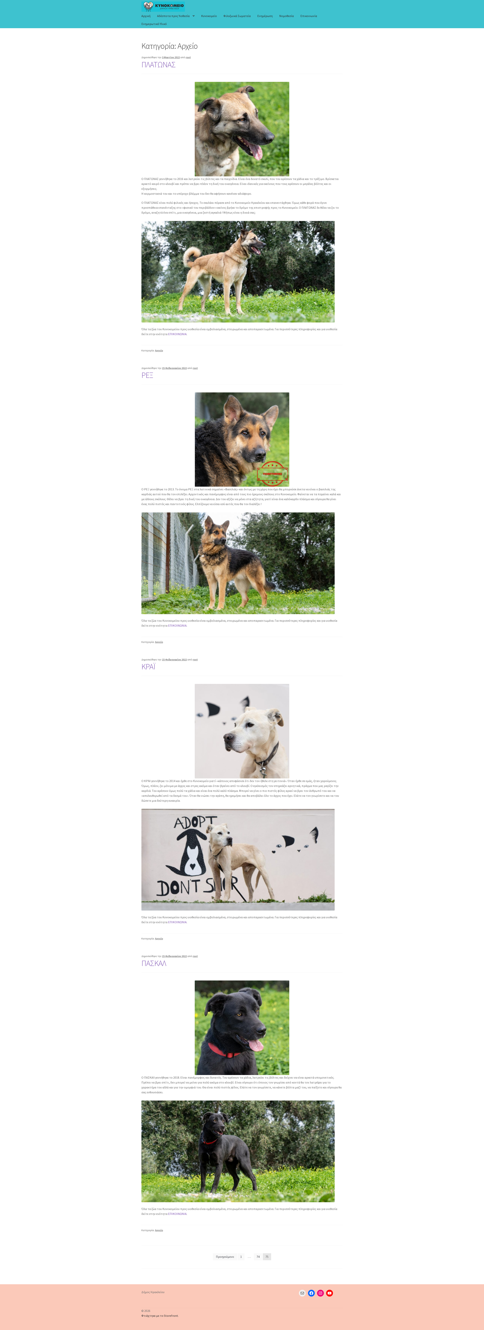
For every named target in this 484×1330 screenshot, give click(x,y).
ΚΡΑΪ (148, 666)
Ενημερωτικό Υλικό (154, 24)
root (188, 57)
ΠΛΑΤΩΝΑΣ (158, 64)
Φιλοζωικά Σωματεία (237, 16)
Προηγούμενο (225, 1257)
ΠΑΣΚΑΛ (153, 963)
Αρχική (145, 16)
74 (258, 1257)
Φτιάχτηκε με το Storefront (159, 1316)
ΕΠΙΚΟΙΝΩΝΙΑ (177, 334)
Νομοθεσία (286, 16)
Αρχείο (159, 350)
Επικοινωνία (308, 16)
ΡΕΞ (147, 375)
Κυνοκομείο (209, 16)
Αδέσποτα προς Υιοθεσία (173, 16)
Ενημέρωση (265, 16)
